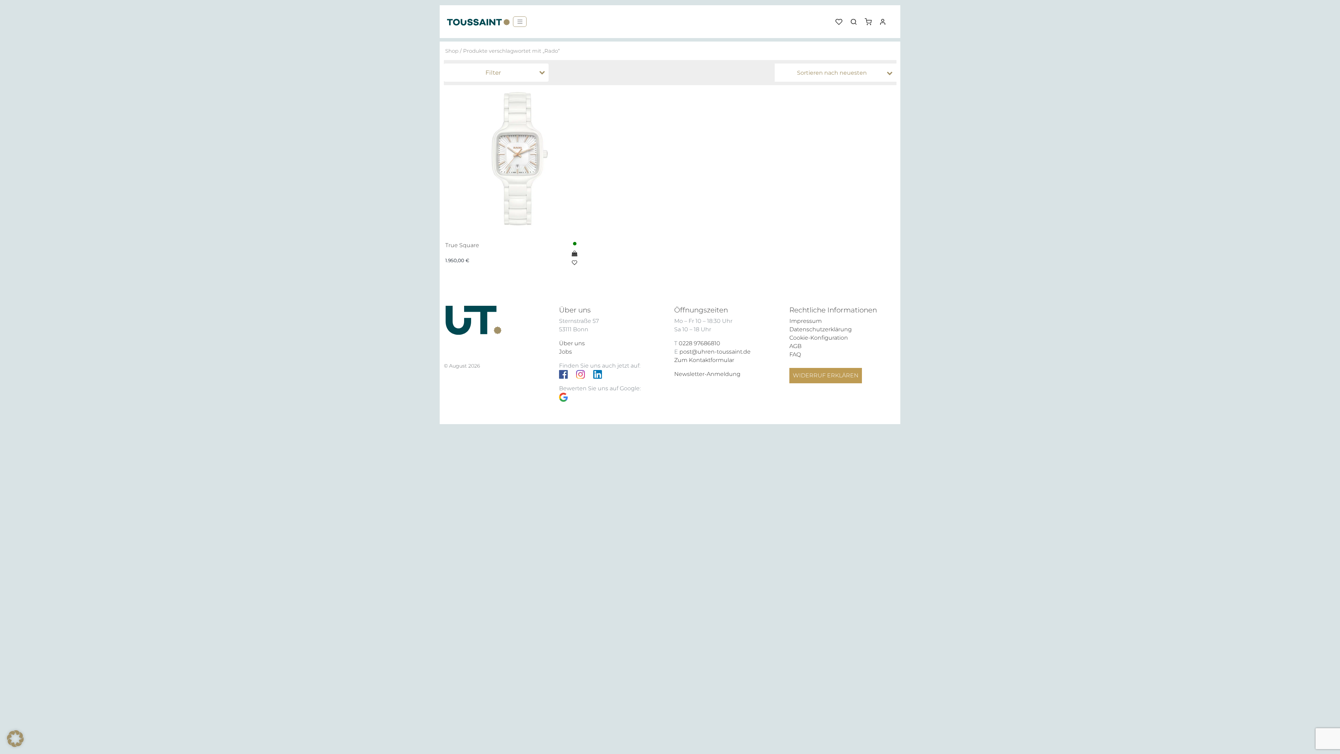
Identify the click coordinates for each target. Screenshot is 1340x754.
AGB (795, 346)
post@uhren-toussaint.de (715, 351)
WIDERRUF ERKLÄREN (825, 375)
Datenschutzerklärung (820, 329)
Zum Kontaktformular (704, 360)
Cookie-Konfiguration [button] (818, 337)
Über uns (572, 343)
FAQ (795, 354)
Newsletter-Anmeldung (707, 374)
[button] (871, 19)
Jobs (565, 351)
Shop (452, 51)
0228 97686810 (699, 343)
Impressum (805, 321)
